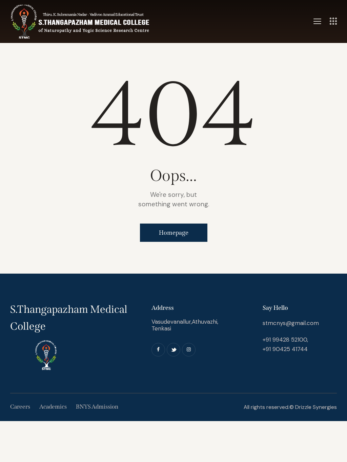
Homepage (173, 232)
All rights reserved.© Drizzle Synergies (289, 407)
